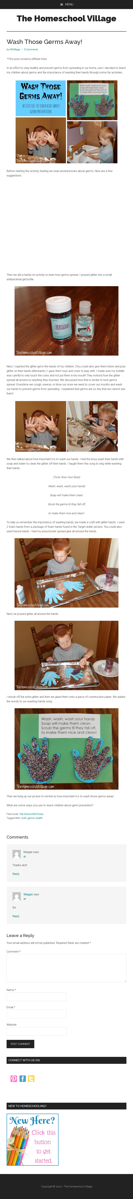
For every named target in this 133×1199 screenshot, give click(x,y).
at (25, 856)
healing (44, 171)
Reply (15, 874)
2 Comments (31, 49)
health (39, 818)
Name (11, 990)
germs (31, 818)
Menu (69, 4)
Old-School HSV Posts (31, 814)
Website (11, 1024)
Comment (14, 951)
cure (100, 68)
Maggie (28, 894)
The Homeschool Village (66, 18)
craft (23, 818)
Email (11, 1007)
